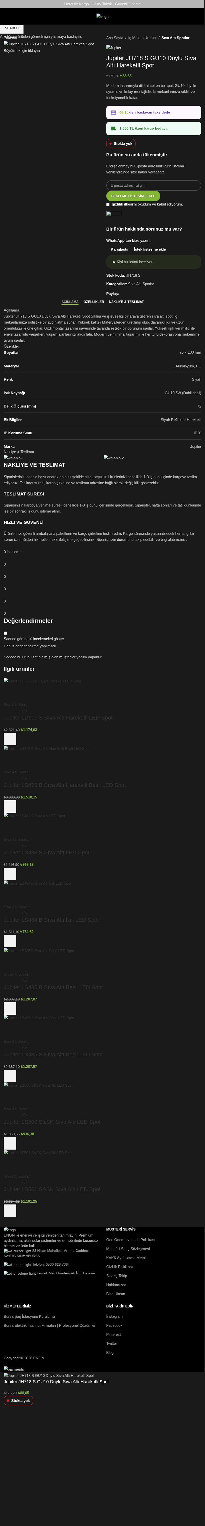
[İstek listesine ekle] (23, 1416)
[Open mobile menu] (2, 16)
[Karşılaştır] (10, 1416)
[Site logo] (102, 16)
